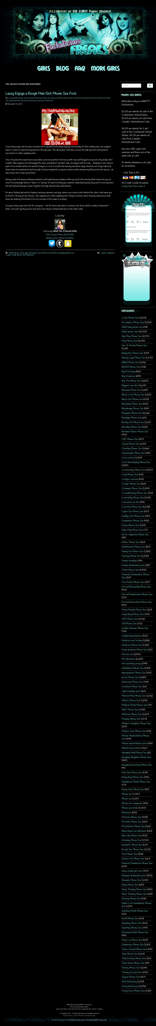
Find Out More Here (133, 186)
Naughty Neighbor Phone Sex (136, 757)
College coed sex (130, 479)
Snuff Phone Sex (130, 918)
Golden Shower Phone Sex (135, 628)
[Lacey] (59, 223)
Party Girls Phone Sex (133, 789)
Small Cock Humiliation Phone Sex (136, 905)
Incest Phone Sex (130, 677)
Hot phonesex (128, 659)
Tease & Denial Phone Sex (134, 949)
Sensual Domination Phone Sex (137, 863)
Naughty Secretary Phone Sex (137, 765)
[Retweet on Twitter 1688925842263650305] (133, 222)
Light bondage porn (131, 691)
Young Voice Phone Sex (44, 100)
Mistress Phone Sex (132, 714)
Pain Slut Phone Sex (34, 98)
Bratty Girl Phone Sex (133, 422)
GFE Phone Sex (130, 619)
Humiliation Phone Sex (133, 668)
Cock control (128, 457)
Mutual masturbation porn (134, 743)
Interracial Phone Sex (132, 682)
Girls (43, 68)
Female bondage (129, 560)
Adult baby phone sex (132, 327)
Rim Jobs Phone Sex (132, 835)
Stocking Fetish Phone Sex (135, 932)
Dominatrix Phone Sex (133, 520)
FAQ (80, 68)
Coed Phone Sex (130, 474)
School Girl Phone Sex (133, 858)
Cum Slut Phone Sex (132, 507)
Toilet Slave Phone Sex (133, 963)
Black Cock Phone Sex (133, 394)
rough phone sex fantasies (22, 254)
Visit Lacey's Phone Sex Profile (60, 234)
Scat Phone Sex (129, 854)
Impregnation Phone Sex (133, 672)
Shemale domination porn (134, 875)
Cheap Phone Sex (130, 444)
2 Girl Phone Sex (130, 317)
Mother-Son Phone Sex (134, 731)
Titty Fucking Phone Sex (134, 958)
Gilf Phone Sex (129, 623)
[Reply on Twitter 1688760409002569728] (127, 240)
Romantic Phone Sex (132, 845)
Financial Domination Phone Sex (135, 576)
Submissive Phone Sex (133, 944)
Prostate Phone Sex (132, 821)
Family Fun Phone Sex (132, 551)
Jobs (94, 1016)
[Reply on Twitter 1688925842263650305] (127, 222)
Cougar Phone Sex (131, 483)
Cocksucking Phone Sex (133, 470)
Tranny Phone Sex (131, 967)
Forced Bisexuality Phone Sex (136, 586)
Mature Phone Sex (131, 700)
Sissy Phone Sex (130, 884)
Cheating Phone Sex (132, 448)
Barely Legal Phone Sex (133, 357)
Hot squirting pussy (131, 663)
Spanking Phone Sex (16, 100)
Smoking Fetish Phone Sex (135, 911)
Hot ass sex (127, 654)
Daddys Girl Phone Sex (133, 516)
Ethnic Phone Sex (130, 542)
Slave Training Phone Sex (134, 894)
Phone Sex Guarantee (85, 1016)
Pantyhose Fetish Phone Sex (136, 781)
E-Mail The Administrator (59, 1020)
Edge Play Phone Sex (132, 530)
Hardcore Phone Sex (132, 645)
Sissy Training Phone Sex (134, 889)
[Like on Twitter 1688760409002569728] (138, 240)
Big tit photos (128, 376)
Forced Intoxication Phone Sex (137, 602)
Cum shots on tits (130, 502)
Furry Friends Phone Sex (134, 609)
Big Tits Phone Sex (131, 381)
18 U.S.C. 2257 (72, 1016)
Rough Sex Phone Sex (132, 849)
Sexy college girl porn (132, 871)
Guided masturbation (132, 636)
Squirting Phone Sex (132, 927)
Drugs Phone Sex (130, 525)
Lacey (10, 98)
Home (65, 1016)
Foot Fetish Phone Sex (133, 582)
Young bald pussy (130, 986)
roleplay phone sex (66, 252)
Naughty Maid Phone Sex (134, 752)
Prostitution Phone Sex (133, 826)
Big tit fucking (128, 371)
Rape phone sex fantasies (73, 98)
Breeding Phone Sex (132, 427)
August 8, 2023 (131, 210)
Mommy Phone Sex (131, 719)
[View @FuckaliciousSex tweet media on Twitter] (128, 217)
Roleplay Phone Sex (90, 98)
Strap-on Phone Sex (132, 940)
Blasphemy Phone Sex (132, 408)
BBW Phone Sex (130, 362)
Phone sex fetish (57, 98)
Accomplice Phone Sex (133, 322)
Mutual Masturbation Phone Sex (135, 737)
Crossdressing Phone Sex (134, 493)
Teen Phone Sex (129, 954)
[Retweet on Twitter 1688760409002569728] (133, 240)
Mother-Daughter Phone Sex (136, 723)
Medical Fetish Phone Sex (134, 705)
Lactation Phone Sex (132, 686)
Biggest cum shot (130, 385)
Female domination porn (133, 565)
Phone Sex (46, 98)
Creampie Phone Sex (132, 488)
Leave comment (107, 252)
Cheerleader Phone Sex (133, 453)
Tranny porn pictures (132, 972)
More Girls (105, 68)
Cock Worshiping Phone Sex (136, 462)
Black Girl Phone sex (132, 399)
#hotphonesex (143, 232)
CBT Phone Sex (130, 439)
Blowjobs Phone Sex (132, 413)
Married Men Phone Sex (134, 696)
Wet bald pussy (30, 100)
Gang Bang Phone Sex (133, 614)
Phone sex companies (132, 803)
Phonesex (126, 812)
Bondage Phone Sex (131, 417)
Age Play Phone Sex (132, 336)
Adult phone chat (20, 98)
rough (7, 254)
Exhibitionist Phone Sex (133, 547)
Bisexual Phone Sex (131, 390)
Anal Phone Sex (129, 341)
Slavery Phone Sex (131, 898)
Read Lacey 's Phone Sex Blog (59, 238)
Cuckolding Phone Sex (133, 497)
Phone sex (127, 798)
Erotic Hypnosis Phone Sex (135, 534)
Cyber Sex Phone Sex (132, 511)
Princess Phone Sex (131, 817)
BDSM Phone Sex (131, 367)
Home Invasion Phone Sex (134, 649)
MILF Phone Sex (130, 709)
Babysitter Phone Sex (132, 353)
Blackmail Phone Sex (132, 404)
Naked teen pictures (131, 748)
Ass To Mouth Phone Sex (134, 345)
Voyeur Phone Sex (131, 977)
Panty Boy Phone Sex (132, 777)
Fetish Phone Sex (130, 570)
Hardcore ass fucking (132, 640)
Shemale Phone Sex (131, 880)
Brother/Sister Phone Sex (135, 431)
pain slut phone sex (33, 252)
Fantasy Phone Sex (131, 556)
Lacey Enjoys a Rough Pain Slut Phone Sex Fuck (40, 93)
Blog (62, 68)
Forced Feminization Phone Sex (137, 594)
